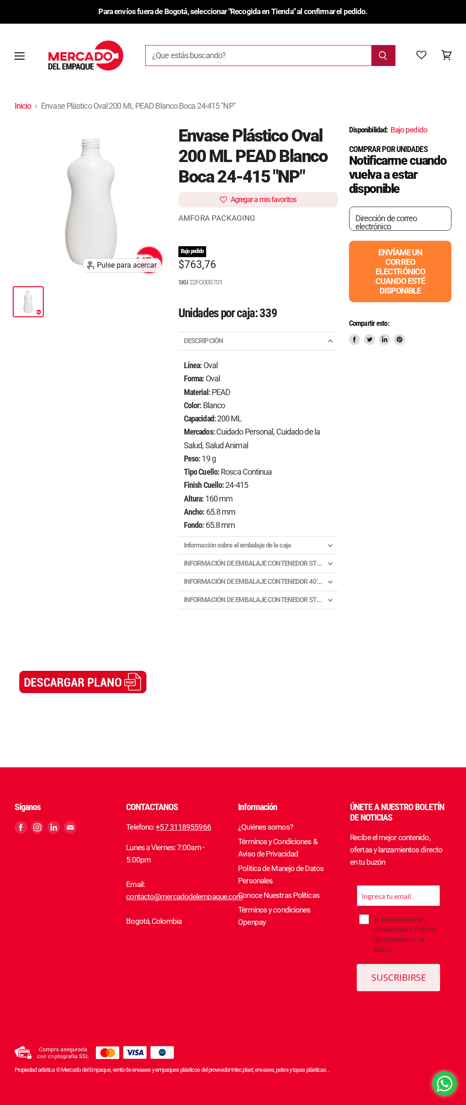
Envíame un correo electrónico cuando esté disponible (400, 271)
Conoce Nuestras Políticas (278, 895)
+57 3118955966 (183, 826)
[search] (258, 55)
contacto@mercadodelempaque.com (184, 896)
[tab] (258, 341)
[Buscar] (383, 55)
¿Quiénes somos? (265, 826)
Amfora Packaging (217, 218)
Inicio (23, 106)
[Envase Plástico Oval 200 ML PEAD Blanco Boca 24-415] (28, 301)
